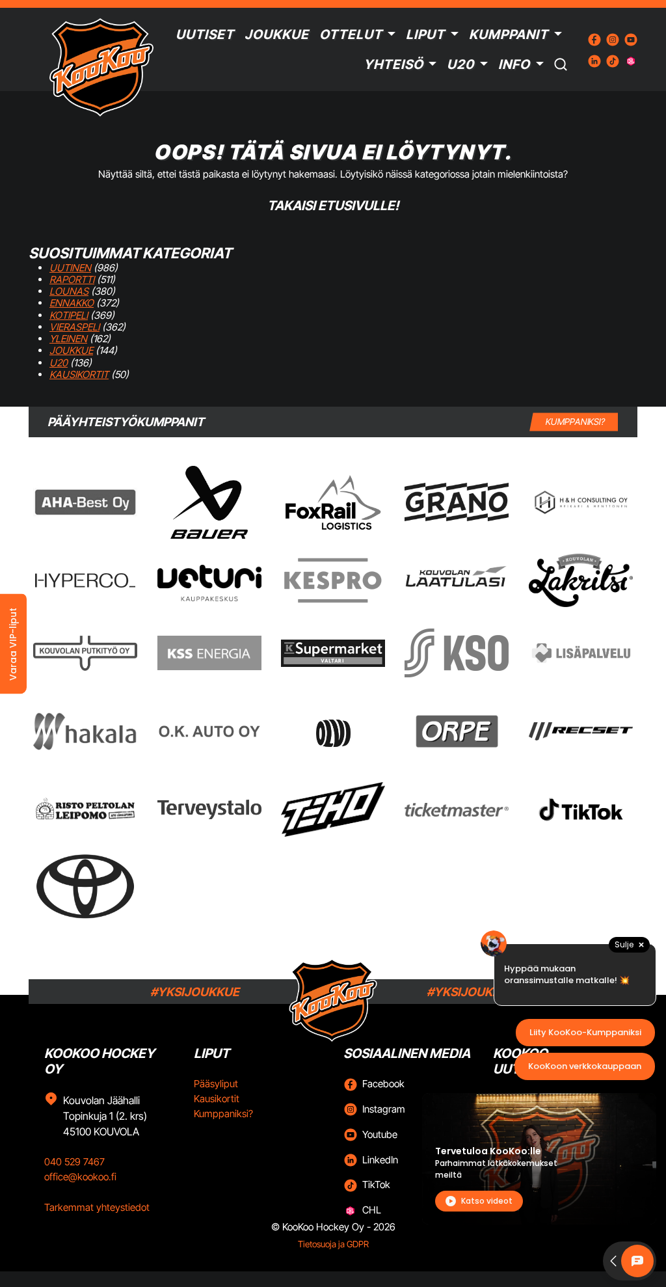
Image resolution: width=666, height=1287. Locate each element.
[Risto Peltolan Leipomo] (85, 809)
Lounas (68, 291)
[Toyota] (85, 886)
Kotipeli (68, 315)
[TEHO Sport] (333, 809)
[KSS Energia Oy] (209, 653)
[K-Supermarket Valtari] (333, 653)
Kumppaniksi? (223, 1113)
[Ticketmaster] (457, 809)
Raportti (71, 279)
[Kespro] (333, 580)
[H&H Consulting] (581, 502)
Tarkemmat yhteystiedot (97, 1207)
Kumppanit (508, 34)
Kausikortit (79, 374)
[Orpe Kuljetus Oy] (456, 731)
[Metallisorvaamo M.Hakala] (85, 731)
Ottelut (350, 34)
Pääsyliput (216, 1083)
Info (514, 64)
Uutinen (70, 268)
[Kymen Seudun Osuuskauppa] (457, 653)
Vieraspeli (74, 327)
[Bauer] (208, 502)
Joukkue (277, 34)
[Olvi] (332, 731)
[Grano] (457, 502)
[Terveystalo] (209, 809)
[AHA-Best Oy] (85, 502)
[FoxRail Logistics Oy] (333, 502)
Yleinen (68, 338)
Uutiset (205, 34)
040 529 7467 (74, 1162)
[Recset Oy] (581, 731)
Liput (425, 34)
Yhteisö (393, 64)
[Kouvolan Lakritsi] (581, 580)
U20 (460, 64)
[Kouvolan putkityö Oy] (85, 653)
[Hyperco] (85, 580)
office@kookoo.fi (80, 1177)
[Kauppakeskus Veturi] (209, 580)
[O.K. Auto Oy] (209, 731)
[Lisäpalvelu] (581, 653)
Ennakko (71, 303)
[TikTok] (581, 809)
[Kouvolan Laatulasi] (457, 581)
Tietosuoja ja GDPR (333, 1244)
